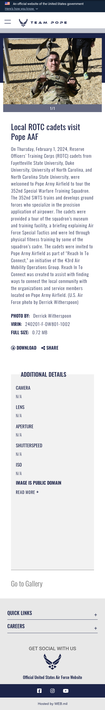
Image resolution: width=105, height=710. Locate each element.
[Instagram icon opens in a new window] (52, 691)
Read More (26, 492)
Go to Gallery (26, 583)
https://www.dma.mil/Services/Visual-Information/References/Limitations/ (45, 554)
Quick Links (19, 612)
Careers (16, 626)
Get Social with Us (52, 648)
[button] (22, 8)
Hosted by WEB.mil (52, 704)
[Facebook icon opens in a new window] (39, 691)
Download (25, 348)
